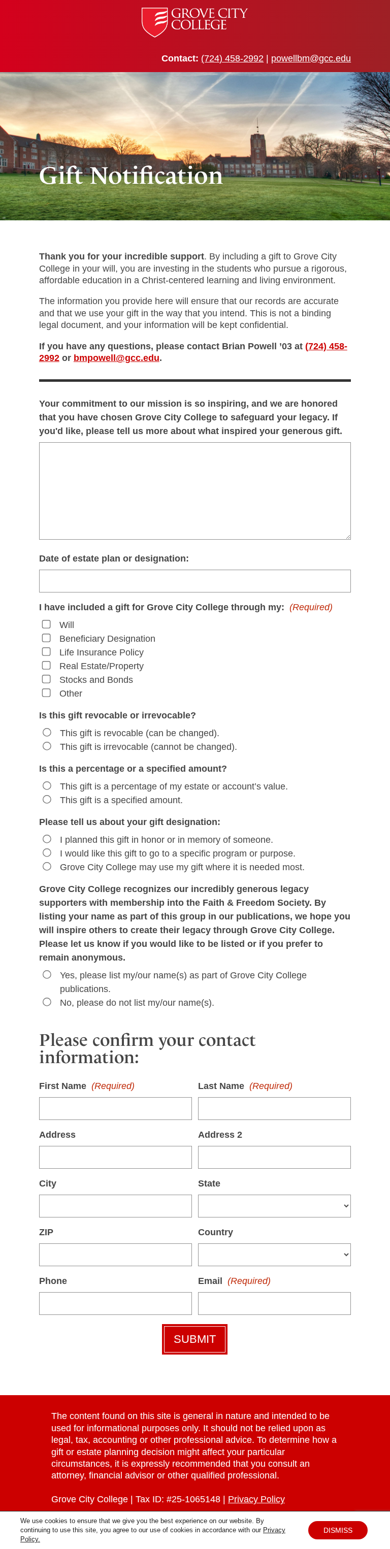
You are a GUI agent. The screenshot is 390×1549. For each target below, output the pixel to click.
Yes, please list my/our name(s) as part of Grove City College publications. (183, 982)
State (209, 1183)
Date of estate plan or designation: (114, 558)
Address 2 (220, 1135)
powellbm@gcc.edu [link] (311, 58)
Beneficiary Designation (107, 639)
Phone (53, 1281)
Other (70, 693)
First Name (87, 1086)
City (47, 1183)
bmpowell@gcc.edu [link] (116, 358)
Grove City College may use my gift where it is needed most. (182, 867)
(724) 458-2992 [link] (232, 58)
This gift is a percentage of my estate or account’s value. (174, 786)
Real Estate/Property (101, 666)
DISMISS (337, 1530)
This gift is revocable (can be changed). (139, 733)
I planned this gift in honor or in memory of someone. (166, 840)
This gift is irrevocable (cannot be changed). (148, 747)
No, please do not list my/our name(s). (137, 1003)
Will (66, 625)
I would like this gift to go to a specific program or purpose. (178, 853)
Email (234, 1281)
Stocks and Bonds (96, 680)
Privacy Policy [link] (256, 1499)
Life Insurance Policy (101, 652)
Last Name (245, 1086)
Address (57, 1135)
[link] (195, 34)
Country (215, 1232)
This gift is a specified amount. (121, 800)
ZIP (46, 1232)
